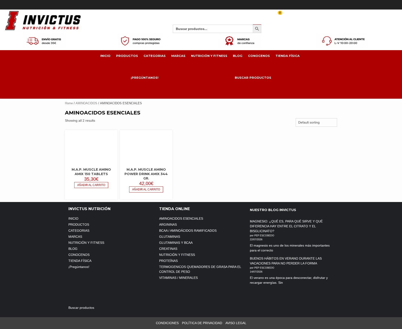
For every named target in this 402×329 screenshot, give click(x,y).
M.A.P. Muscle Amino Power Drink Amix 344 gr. (146, 173)
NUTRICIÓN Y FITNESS (209, 56)
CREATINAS (168, 249)
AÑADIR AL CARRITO (91, 185)
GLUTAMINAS (169, 236)
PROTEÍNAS (168, 261)
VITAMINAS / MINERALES (178, 278)
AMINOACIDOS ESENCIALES (181, 218)
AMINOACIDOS (86, 103)
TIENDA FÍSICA (287, 56)
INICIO (105, 56)
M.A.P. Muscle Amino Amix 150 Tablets (91, 171)
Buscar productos (253, 77)
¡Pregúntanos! (145, 77)
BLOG (237, 56)
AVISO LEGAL (235, 323)
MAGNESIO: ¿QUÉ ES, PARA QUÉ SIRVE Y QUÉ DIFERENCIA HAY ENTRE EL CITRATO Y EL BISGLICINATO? (286, 226)
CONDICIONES (167, 323)
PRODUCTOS (127, 56)
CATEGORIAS (155, 56)
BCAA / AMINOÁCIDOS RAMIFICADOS (188, 230)
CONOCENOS (259, 56)
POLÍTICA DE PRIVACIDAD (202, 323)
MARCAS (178, 56)
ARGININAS (168, 224)
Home (69, 103)
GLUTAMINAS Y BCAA (176, 242)
